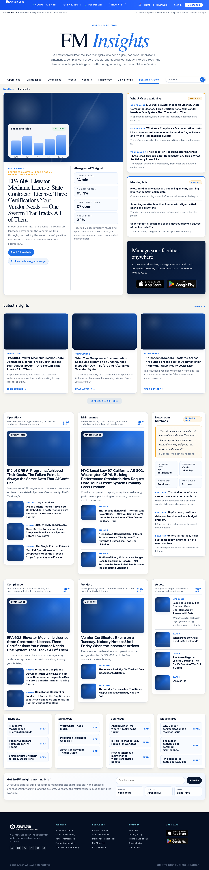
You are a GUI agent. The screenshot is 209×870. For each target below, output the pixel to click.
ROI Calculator (99, 847)
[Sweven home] (24, 827)
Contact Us (134, 847)
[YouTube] (37, 848)
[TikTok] (44, 848)
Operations (13, 79)
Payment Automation (65, 843)
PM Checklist (98, 843)
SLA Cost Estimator (101, 834)
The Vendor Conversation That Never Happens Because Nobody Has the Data (120, 692)
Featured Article (149, 79)
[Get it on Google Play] (182, 841)
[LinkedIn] (12, 848)
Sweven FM (179, 680)
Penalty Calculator (101, 830)
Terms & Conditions (138, 839)
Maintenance (33, 79)
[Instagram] (31, 848)
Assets (71, 79)
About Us (133, 830)
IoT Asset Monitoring (65, 834)
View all (200, 306)
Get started (194, 5)
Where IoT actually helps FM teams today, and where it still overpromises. (176, 539)
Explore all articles (105, 401)
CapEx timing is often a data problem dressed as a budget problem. (176, 516)
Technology (105, 79)
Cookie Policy (135, 843)
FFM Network (160, 5)
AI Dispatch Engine (64, 830)
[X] (24, 848)
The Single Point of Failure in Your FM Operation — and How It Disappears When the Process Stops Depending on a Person (48, 552)
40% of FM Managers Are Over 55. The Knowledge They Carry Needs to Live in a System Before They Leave (46, 530)
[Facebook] (18, 848)
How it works (117, 5)
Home (147, 5)
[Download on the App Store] (182, 833)
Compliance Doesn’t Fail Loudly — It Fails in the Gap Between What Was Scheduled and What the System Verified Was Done (48, 697)
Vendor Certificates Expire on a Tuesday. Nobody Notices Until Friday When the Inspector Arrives (110, 641)
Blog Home (8, 89)
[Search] (202, 79)
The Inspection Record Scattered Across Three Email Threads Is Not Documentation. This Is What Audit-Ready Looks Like (165, 155)
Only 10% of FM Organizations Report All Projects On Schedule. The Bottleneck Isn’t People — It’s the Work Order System (47, 510)
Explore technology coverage (28, 261)
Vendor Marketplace (65, 839)
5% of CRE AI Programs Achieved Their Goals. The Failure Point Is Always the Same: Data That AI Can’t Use (38, 476)
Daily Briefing (125, 79)
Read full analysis (21, 252)
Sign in (178, 5)
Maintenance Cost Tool (103, 839)
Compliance (54, 79)
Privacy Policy (135, 834)
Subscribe (194, 780)
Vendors (87, 79)
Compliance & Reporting (67, 847)
